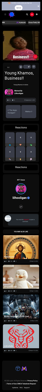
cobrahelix (8, 346)
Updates (15, 387)
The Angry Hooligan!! (12, 111)
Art (8, 67)
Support (27, 387)
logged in (26, 219)
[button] (5, 14)
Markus (28, 111)
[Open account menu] (37, 14)
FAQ (21, 387)
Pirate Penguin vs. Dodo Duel (16, 316)
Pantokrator (9, 257)
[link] (34, 67)
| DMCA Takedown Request (26, 384)
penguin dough (10, 286)
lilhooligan (19, 198)
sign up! (18, 8)
